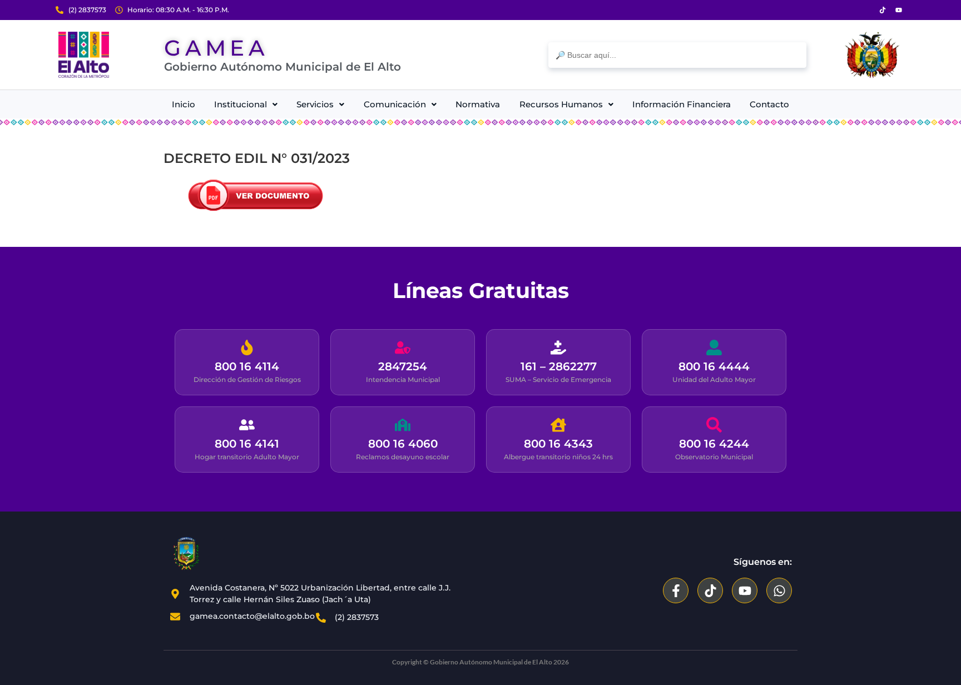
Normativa (477, 104)
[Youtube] (898, 10)
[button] (245, 104)
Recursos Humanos (561, 104)
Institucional (240, 104)
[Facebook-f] (675, 590)
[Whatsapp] (779, 590)
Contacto (769, 104)
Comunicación (395, 104)
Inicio (183, 104)
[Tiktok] (882, 10)
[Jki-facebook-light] (866, 10)
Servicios (315, 104)
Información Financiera (681, 104)
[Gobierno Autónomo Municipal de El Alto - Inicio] (83, 55)
